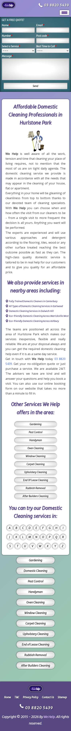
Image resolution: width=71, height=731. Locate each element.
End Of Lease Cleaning (35, 480)
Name (6, 25)
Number (7, 35)
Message (7, 56)
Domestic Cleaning (35, 571)
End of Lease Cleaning (35, 644)
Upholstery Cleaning (35, 472)
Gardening (36, 424)
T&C (17, 697)
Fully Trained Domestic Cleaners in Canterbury (33, 301)
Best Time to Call (46, 46)
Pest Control (35, 432)
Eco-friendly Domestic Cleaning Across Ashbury (34, 321)
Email (40, 25)
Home (7, 697)
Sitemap (62, 697)
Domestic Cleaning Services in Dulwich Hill (31, 311)
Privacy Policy (30, 697)
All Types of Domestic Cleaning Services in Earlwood (36, 306)
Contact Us (48, 697)
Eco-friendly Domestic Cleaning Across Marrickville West (39, 315)
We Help (49, 717)
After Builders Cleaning (35, 496)
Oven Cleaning (35, 448)
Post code (42, 35)
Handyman (35, 440)
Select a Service (11, 46)
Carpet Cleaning (36, 464)
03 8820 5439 (56, 5)
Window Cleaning (36, 456)
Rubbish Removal (36, 488)
